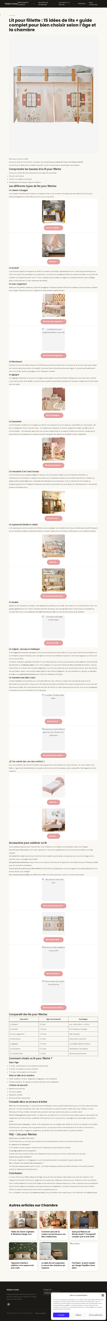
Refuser (78, 1315)
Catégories (47, 1289)
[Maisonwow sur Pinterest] (8, 1304)
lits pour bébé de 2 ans (58, 162)
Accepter (61, 1315)
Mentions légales (40, 1313)
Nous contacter (93, 4)
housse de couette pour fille (23, 868)
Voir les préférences (96, 1315)
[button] (103, 1295)
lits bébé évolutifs (76, 162)
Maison (11, 3)
